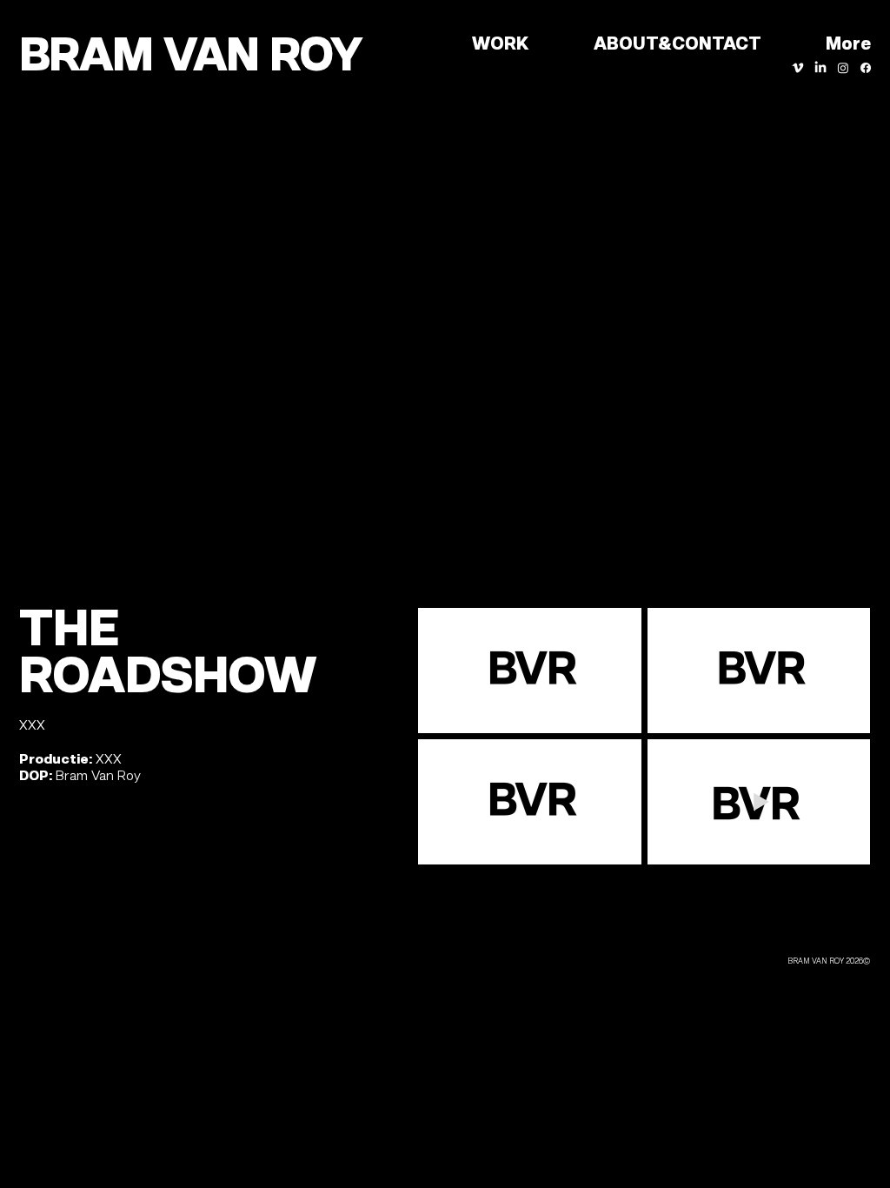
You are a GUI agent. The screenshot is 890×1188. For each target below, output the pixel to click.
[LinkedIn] (820, 68)
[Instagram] (843, 68)
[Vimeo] (798, 68)
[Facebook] (866, 68)
